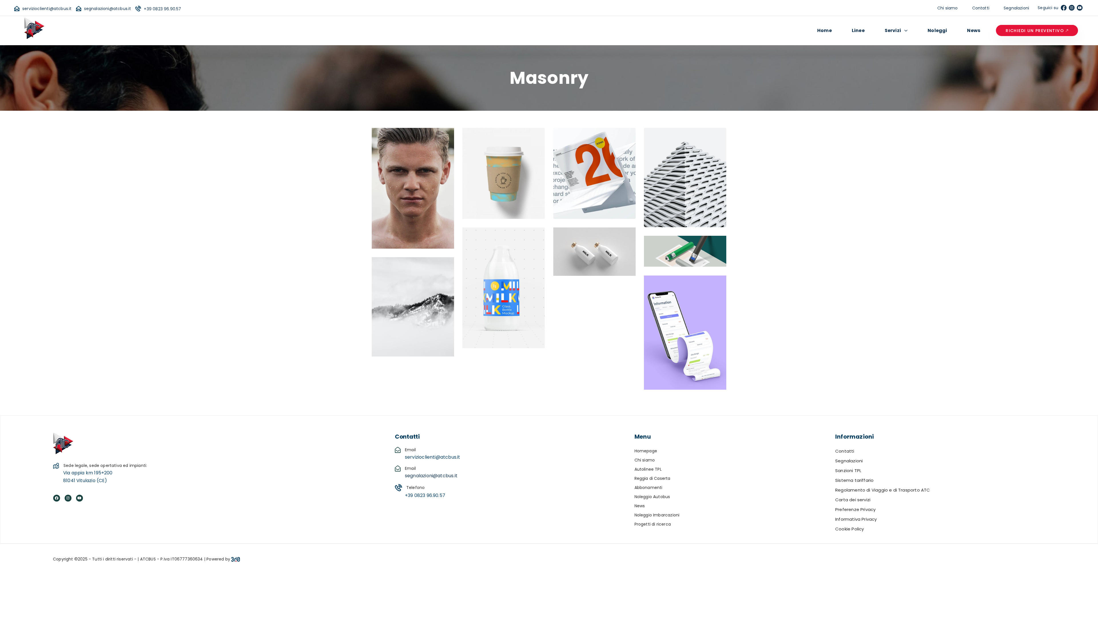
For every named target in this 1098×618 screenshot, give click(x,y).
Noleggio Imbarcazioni (657, 515)
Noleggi (937, 30)
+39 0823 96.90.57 (162, 9)
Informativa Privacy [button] (856, 519)
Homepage (645, 451)
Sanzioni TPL (848, 471)
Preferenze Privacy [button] (855, 509)
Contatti (980, 8)
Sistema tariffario (854, 480)
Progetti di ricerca (652, 524)
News (973, 30)
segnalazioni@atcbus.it (107, 8)
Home (824, 30)
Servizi (893, 30)
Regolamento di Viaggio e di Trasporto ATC (882, 490)
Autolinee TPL (648, 469)
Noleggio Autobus (652, 497)
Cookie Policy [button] (849, 529)
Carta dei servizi (852, 500)
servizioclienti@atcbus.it (47, 8)
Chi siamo (947, 8)
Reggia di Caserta (652, 478)
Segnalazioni (1016, 8)
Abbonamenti (648, 487)
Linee (858, 30)
